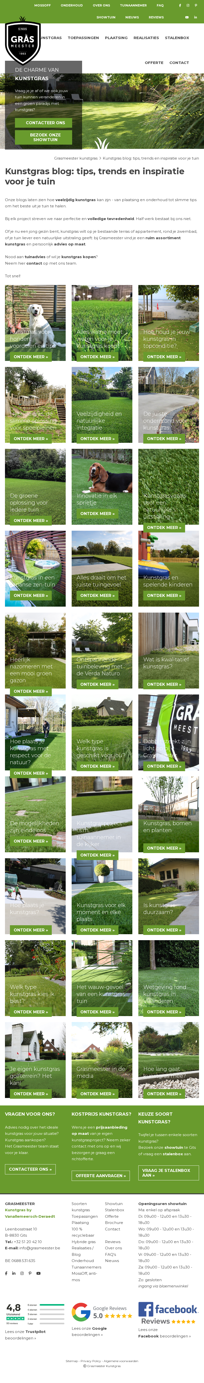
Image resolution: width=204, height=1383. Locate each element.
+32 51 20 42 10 (28, 1241)
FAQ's (110, 1254)
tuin (18, 237)
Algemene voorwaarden (121, 1361)
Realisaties (146, 37)
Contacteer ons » (30, 1169)
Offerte (154, 62)
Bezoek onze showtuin (45, 137)
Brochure (114, 1222)
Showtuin (106, 17)
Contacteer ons (45, 122)
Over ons (113, 1248)
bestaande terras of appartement (129, 231)
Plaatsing (116, 37)
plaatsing (131, 199)
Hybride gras (84, 1241)
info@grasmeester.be (39, 1248)
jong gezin (39, 231)
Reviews (156, 17)
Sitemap (72, 1361)
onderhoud (157, 199)
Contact (179, 62)
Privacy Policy (91, 1361)
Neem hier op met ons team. (41, 263)
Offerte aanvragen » (101, 1175)
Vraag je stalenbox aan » (166, 1173)
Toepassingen (83, 37)
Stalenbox (177, 37)
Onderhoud (83, 1260)
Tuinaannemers (86, 1267)
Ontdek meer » (31, 356)
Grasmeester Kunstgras (103, 1366)
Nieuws (132, 17)
